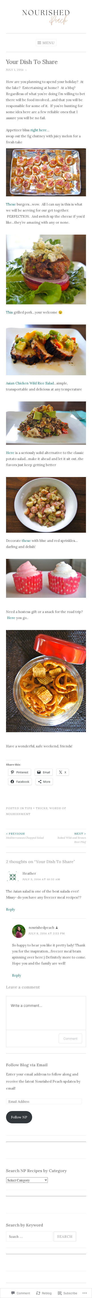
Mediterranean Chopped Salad (25, 835)
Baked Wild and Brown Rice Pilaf (72, 838)
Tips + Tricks (36, 808)
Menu (48, 42)
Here (10, 453)
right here (38, 130)
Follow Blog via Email (27, 1064)
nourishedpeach (41, 927)
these (26, 541)
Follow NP (19, 1117)
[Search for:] (29, 1236)
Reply (10, 909)
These (11, 204)
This (9, 312)
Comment (70, 1038)
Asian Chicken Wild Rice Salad (30, 383)
